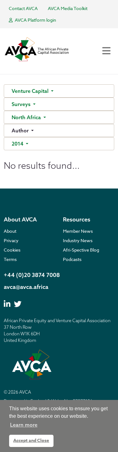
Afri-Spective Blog (81, 250)
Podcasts (72, 259)
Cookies (12, 250)
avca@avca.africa (26, 286)
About (10, 231)
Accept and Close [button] (31, 440)
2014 (18, 144)
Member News (78, 231)
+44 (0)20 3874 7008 (32, 275)
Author (21, 130)
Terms (10, 259)
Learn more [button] (23, 425)
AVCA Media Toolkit (67, 8)
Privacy (11, 240)
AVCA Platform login (35, 20)
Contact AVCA (23, 8)
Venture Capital (31, 91)
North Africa (27, 117)
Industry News (78, 240)
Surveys (22, 104)
